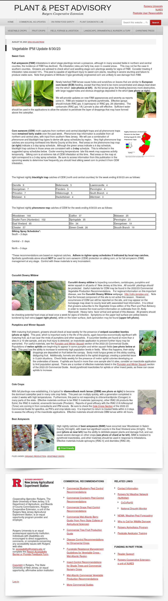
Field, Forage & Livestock (65, 30)
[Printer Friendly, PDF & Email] (66, 448)
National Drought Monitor (134, 508)
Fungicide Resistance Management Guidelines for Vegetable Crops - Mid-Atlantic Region (85, 552)
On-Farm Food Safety (62, 21)
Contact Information (128, 488)
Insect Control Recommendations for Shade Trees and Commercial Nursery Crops (84, 565)
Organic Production (35, 456)
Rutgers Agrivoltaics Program (133, 527)
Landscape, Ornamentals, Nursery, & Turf (107, 30)
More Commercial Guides (80, 584)
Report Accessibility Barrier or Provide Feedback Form (30, 553)
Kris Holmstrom (36, 41)
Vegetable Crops (16, 30)
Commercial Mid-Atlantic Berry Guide (85, 520)
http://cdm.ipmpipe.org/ (136, 294)
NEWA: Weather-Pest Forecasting (135, 515)
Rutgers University (153, 6)
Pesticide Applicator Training (132, 533)
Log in (16, 581)
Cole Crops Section (103, 406)
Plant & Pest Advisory (62, 7)
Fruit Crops (38, 30)
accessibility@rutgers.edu (29, 549)
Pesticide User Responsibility (148, 13)
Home (11, 21)
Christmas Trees (145, 30)
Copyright (18, 565)
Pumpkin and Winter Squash (69, 343)
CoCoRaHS (127, 502)
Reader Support (126, 553)
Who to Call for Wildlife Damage (134, 521)
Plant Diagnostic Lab (91, 21)
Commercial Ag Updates (32, 21)
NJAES (159, 9)
